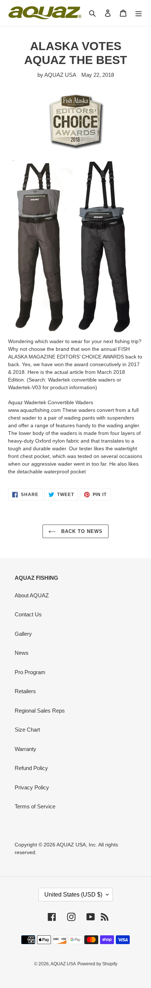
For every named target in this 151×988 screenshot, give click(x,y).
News (22, 653)
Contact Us (28, 614)
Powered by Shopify (97, 963)
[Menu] (138, 13)
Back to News (81, 531)
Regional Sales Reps (40, 710)
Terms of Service (35, 806)
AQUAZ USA (63, 963)
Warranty (25, 749)
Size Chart (27, 729)
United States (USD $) (73, 894)
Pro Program (30, 672)
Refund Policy (31, 768)
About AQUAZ (32, 595)
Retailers (25, 691)
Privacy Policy (32, 787)
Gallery (23, 634)
